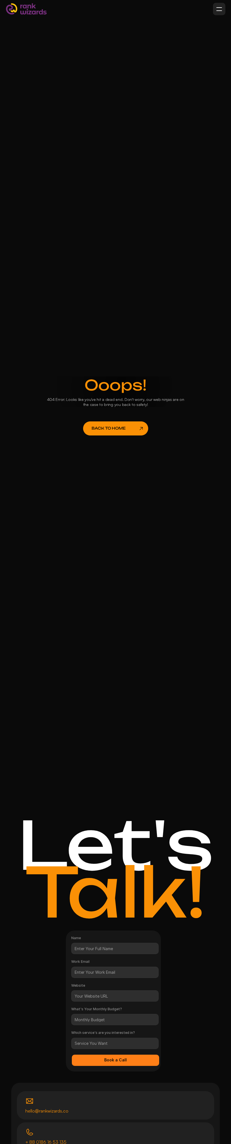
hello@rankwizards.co (46, 1111)
